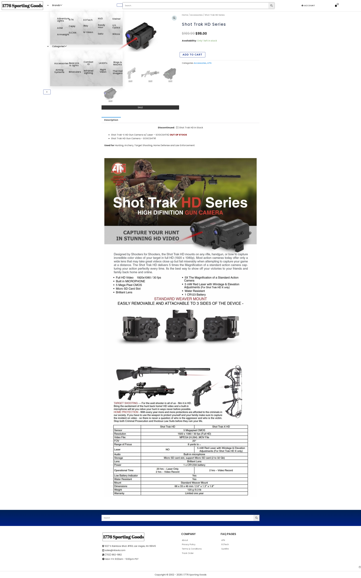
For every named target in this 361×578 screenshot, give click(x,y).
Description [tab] (111, 120)
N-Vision (88, 32)
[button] (174, 18)
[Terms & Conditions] (200, 549)
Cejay (72, 26)
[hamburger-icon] (120, 5)
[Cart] (336, 5)
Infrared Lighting (88, 72)
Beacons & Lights (74, 64)
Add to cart (192, 54)
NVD (100, 18)
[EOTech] (240, 545)
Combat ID (88, 63)
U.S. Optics (116, 26)
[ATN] (240, 541)
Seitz (101, 33)
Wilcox (116, 34)
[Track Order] (200, 553)
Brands (56, 5)
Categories (58, 46)
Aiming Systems (59, 71)
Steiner (116, 18)
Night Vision (103, 70)
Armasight (63, 34)
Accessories (61, 63)
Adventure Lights (63, 19)
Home (185, 15)
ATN (71, 19)
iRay (85, 25)
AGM (60, 28)
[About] (200, 541)
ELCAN (72, 32)
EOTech (88, 20)
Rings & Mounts (117, 63)
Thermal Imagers (118, 72)
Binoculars (75, 71)
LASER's (103, 63)
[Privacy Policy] (200, 545)
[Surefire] (240, 549)
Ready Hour (101, 26)
